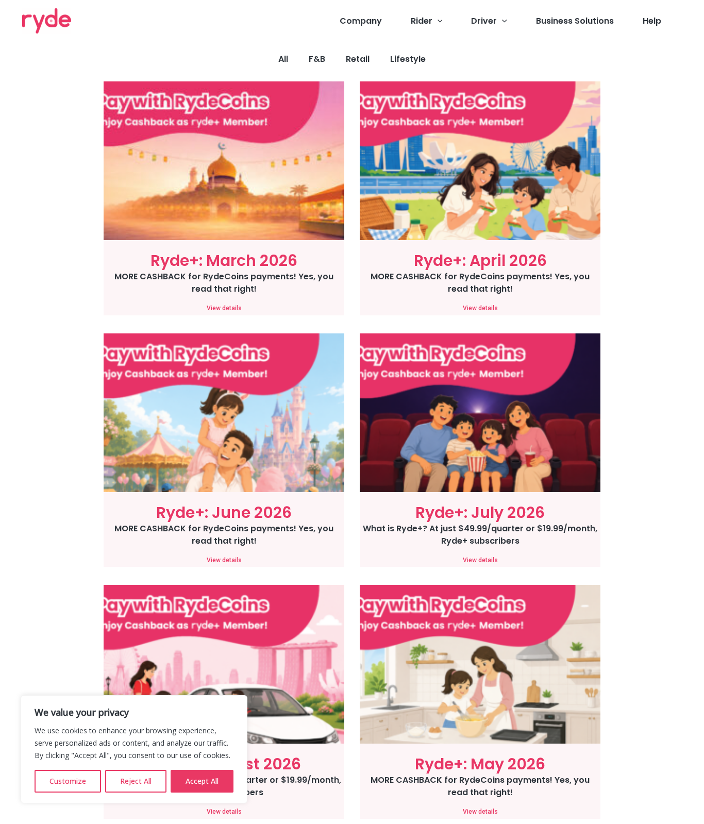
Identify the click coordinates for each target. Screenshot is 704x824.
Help (652, 21)
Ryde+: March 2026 (223, 260)
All (283, 59)
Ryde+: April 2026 (480, 260)
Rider (421, 21)
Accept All (202, 781)
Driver (484, 21)
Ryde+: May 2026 (480, 764)
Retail (358, 59)
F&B (317, 59)
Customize (67, 781)
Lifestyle (408, 59)
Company (361, 21)
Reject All (136, 781)
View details (224, 308)
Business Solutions (575, 21)
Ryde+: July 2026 (480, 512)
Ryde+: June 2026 (224, 512)
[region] (134, 749)
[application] (437, 21)
